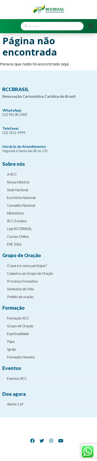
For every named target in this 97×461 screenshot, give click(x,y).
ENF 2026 (14, 244)
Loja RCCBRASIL (19, 229)
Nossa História (18, 182)
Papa (11, 342)
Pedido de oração (20, 297)
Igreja (11, 349)
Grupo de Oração (20, 326)
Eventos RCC (17, 378)
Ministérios (15, 213)
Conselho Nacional (21, 205)
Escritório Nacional (21, 198)
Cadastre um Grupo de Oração (30, 273)
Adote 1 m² (15, 404)
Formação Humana (21, 357)
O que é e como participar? (27, 266)
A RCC (12, 174)
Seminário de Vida (20, 289)
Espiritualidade (18, 334)
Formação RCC (18, 318)
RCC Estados (17, 221)
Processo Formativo (22, 281)
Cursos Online (18, 237)
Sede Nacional (17, 190)
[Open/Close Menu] (90, 26)
